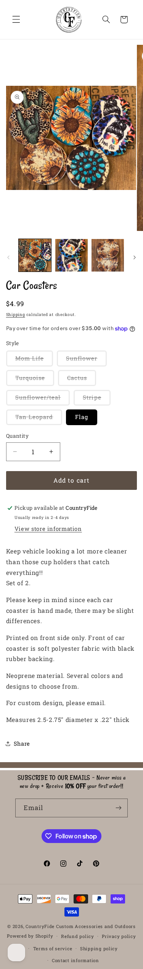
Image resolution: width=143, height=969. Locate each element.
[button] (16, 19)
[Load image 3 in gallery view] (108, 255)
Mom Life (34, 360)
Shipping (15, 314)
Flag (81, 417)
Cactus (81, 380)
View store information (48, 528)
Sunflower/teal (42, 399)
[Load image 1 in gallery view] (35, 255)
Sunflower (86, 360)
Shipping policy (99, 948)
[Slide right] (134, 257)
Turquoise (34, 380)
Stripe (96, 399)
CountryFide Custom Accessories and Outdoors (81, 926)
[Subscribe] (118, 808)
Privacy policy (119, 936)
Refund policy (77, 936)
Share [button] (22, 743)
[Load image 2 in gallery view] (71, 255)
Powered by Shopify (30, 936)
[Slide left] (8, 257)
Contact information (75, 960)
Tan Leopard (39, 419)
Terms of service (52, 948)
